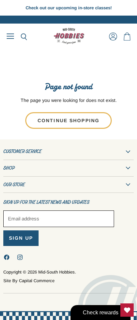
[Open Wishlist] (127, 310)
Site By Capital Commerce (29, 280)
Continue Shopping (68, 120)
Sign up (21, 238)
